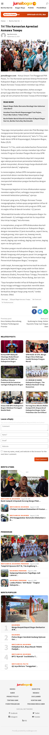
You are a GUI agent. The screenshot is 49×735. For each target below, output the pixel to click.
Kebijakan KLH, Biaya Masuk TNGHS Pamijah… (27, 648)
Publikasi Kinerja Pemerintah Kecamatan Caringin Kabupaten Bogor (12, 382)
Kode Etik (36, 689)
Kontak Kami (36, 700)
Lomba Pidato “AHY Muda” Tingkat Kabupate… (25, 584)
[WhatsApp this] (45, 311)
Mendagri (5, 299)
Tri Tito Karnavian (7, 302)
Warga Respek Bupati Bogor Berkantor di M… (28, 628)
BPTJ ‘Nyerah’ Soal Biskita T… (24, 656)
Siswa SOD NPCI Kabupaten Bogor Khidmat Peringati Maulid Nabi (12, 407)
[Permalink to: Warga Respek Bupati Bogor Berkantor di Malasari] (24, 608)
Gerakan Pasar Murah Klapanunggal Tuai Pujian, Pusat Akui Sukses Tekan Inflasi (22, 113)
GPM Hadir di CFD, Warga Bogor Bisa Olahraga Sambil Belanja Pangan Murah (36, 358)
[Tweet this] (39, 311)
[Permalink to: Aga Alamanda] (3, 35)
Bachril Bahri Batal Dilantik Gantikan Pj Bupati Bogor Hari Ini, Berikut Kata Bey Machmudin (24, 120)
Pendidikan (25, 564)
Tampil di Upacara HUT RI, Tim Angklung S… (19, 566)
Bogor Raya (16, 499)
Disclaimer (36, 696)
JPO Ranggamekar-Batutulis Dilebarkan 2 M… (27, 519)
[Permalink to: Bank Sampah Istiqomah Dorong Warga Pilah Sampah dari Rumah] (24, 483)
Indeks (12, 689)
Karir (12, 693)
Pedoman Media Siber (36, 704)
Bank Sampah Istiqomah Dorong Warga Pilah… (21, 501)
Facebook (14, 713)
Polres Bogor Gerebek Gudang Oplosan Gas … (28, 638)
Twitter (37, 713)
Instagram (14, 717)
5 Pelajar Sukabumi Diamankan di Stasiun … (28, 509)
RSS (25, 721)
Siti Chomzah (36, 299)
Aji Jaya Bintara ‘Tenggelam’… (25, 666)
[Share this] (34, 311)
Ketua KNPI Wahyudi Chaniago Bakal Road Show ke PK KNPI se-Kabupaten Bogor (9, 358)
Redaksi (36, 693)
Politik (25, 664)
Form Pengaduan (13, 704)
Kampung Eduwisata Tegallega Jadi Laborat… (25, 574)
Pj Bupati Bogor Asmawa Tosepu (20, 299)
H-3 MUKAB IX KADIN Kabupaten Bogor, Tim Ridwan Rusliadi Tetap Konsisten (35, 383)
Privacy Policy (12, 696)
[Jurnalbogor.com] (24, 3)
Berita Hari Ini (6, 499)
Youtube (37, 717)
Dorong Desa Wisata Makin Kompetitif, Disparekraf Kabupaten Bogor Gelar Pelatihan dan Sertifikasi (37, 409)
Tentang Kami (12, 700)
